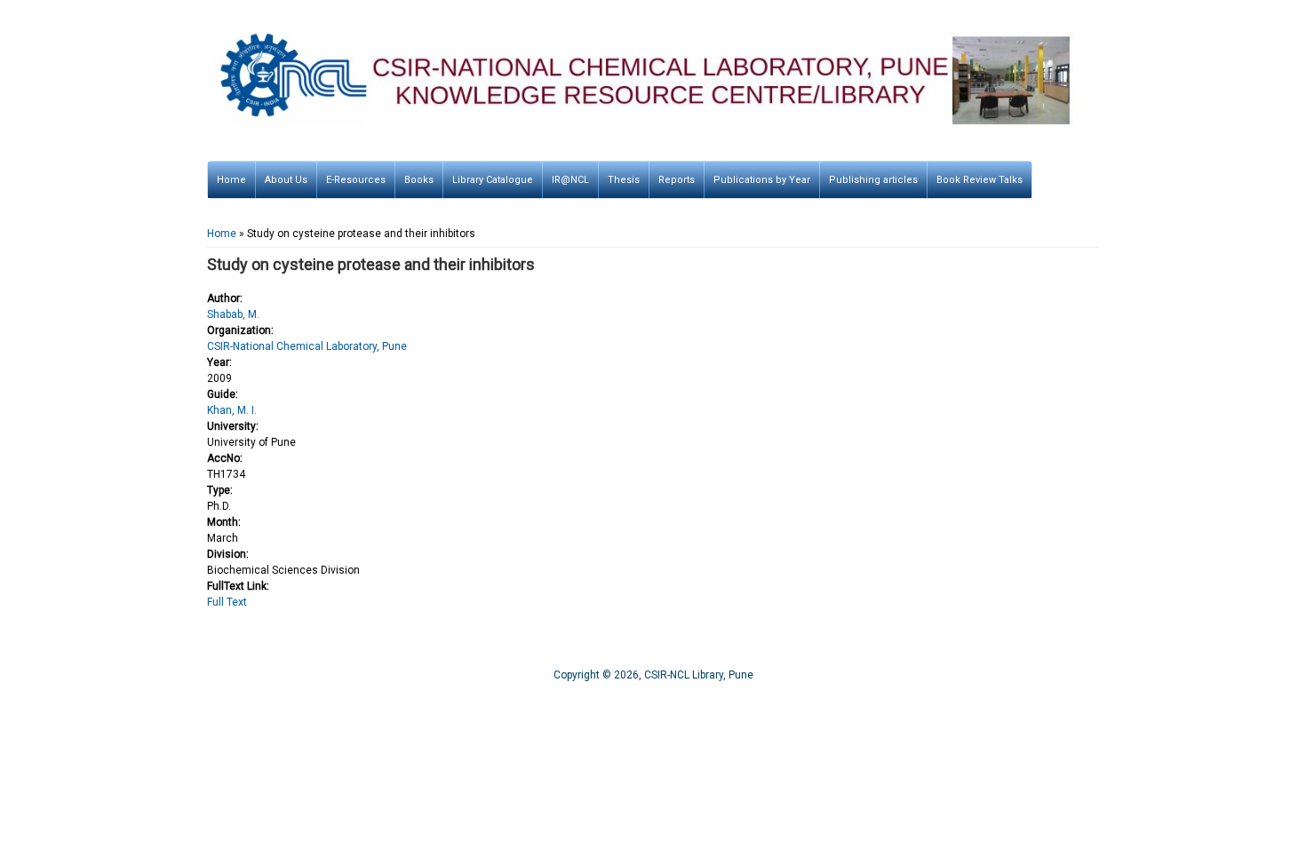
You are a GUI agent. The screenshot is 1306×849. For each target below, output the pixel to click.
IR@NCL (570, 180)
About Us (286, 180)
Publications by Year (761, 180)
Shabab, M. (233, 314)
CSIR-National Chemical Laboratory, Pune (307, 346)
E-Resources (356, 180)
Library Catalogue (492, 180)
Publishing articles (873, 180)
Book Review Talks (979, 180)
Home (231, 180)
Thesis (624, 180)
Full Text (227, 602)
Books (419, 180)
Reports (676, 180)
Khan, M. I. (232, 410)
